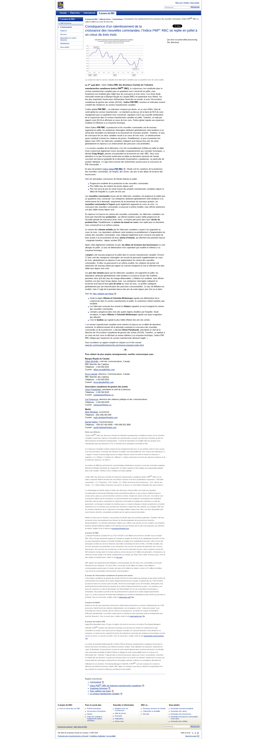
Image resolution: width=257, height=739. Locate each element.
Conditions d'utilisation (97, 736)
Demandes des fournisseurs (181, 714)
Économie (118, 716)
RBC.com (178, 3)
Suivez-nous (119, 721)
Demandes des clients (179, 711)
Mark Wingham (91, 412)
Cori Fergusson (91, 399)
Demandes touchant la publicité (182, 708)
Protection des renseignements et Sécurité (73, 736)
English (186, 3)
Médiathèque (64, 43)
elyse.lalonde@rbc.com (103, 382)
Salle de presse (65, 23)
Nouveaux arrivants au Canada (154, 708)
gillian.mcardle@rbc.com (104, 369)
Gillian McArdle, (92, 361)
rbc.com (119, 557)
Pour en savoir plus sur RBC (69, 708)
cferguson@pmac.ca (102, 405)
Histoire (89, 714)
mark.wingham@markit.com (105, 417)
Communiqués (66, 27)
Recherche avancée (65, 727)
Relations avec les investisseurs (121, 709)
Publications (119, 719)
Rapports (63, 31)
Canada (63, 13)
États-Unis (75, 13)
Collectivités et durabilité (151, 711)
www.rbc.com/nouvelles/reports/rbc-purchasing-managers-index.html (114, 345)
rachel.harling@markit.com (104, 427)
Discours (63, 34)
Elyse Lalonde (91, 374)
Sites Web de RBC (80, 727)
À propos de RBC (107, 13)
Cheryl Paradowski (93, 389)
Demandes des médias (179, 721)
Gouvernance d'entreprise (96, 711)
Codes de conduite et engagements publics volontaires (94, 718)
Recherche (195, 7)
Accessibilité (111, 736)
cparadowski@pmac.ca (103, 395)
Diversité (146, 714)
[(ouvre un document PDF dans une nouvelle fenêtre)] (115, 76)
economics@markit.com (120, 528)
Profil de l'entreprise (94, 708)
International (89, 13)
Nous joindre (194, 3)
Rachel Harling (91, 422)
